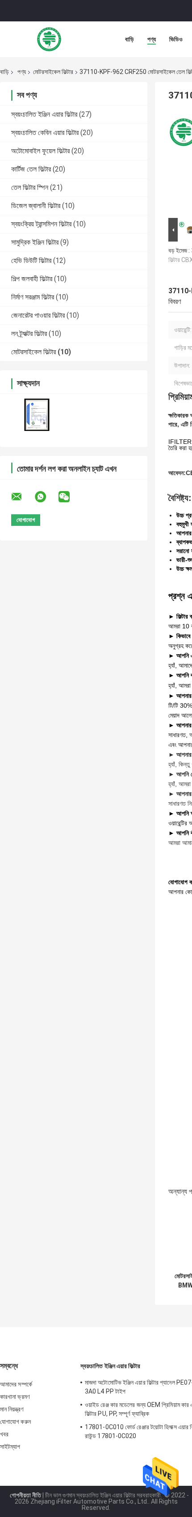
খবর (4, 1434)
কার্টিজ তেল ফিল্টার (31, 169)
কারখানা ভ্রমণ (14, 1396)
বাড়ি (129, 39)
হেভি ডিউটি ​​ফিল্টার (31, 260)
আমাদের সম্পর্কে (16, 1384)
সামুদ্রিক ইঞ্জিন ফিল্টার (34, 242)
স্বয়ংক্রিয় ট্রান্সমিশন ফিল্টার (41, 224)
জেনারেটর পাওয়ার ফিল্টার (38, 315)
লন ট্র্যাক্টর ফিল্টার (29, 333)
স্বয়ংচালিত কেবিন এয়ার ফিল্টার (45, 132)
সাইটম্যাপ (10, 1446)
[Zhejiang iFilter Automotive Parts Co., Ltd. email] (22, 496)
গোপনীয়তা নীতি (25, 1495)
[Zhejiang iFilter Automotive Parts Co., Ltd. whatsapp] (46, 496)
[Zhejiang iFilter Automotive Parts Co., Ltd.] (49, 39)
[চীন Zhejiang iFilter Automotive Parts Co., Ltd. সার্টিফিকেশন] (37, 414)
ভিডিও (176, 39)
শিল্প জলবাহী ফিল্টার (31, 279)
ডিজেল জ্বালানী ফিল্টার (35, 205)
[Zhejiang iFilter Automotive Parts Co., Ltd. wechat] (69, 496)
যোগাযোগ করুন (15, 1421)
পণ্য (151, 39)
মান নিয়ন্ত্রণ (11, 1409)
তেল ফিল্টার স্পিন (29, 187)
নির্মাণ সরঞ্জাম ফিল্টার (32, 297)
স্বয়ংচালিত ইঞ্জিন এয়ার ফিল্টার (44, 114)
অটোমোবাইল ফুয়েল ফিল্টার (40, 151)
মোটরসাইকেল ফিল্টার (53, 71)
